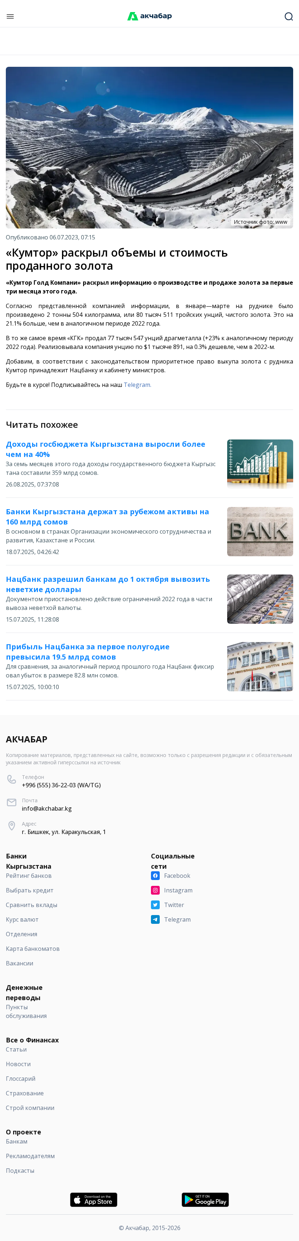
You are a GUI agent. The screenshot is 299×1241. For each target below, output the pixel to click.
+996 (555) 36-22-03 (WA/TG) (61, 785)
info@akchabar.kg (47, 808)
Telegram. (137, 385)
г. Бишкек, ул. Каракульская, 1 (64, 832)
